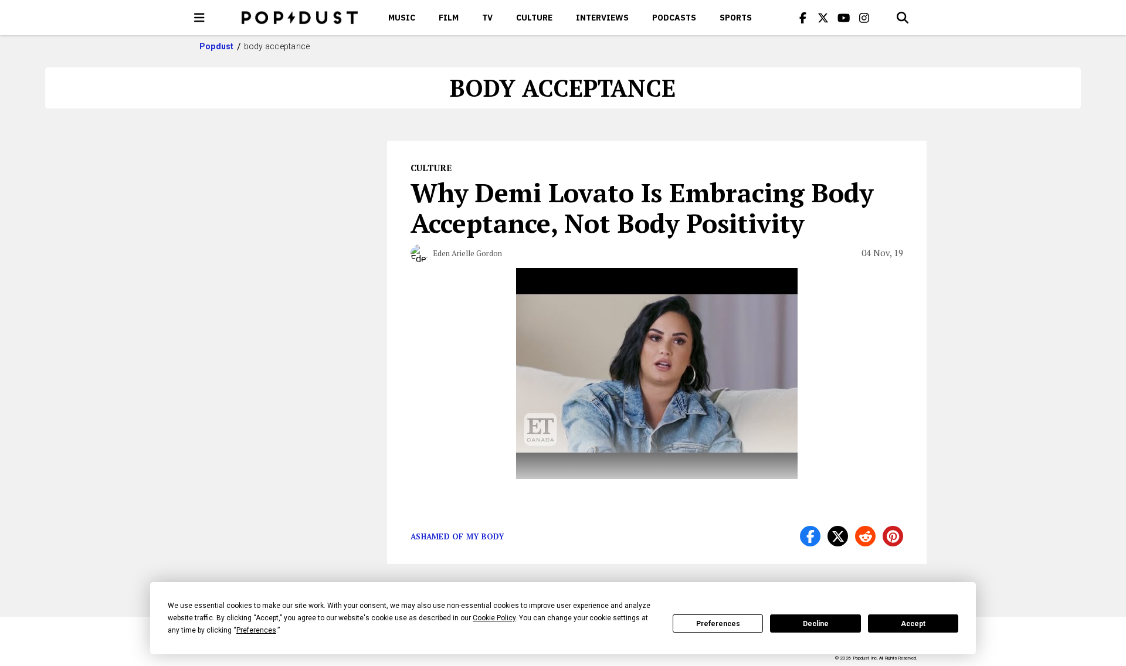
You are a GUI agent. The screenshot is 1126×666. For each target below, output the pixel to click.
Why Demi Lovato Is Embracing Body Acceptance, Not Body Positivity (642, 207)
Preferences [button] (256, 630)
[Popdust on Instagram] (864, 17)
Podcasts (674, 17)
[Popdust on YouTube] (844, 17)
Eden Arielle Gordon (467, 253)
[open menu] (199, 17)
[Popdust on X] (823, 17)
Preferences (718, 624)
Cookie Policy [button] (494, 618)
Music (401, 17)
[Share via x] (837, 536)
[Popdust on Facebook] (803, 17)
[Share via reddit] (865, 536)
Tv (487, 17)
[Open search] (902, 17)
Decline (816, 624)
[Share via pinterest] (893, 536)
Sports (736, 17)
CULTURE (534, 17)
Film (449, 17)
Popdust (216, 46)
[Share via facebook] (810, 536)
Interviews (602, 17)
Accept (913, 624)
